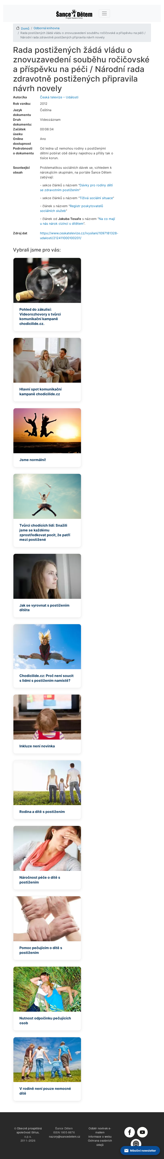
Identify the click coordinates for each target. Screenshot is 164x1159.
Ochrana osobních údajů (100, 1142)
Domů (25, 28)
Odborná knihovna (46, 28)
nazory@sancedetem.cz (64, 1136)
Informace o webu (100, 1136)
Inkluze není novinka (37, 746)
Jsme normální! (32, 460)
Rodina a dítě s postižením (42, 812)
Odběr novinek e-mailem (100, 1130)
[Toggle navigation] (104, 13)
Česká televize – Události (59, 97)
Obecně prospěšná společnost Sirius (29, 1130)
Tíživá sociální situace (96, 198)
